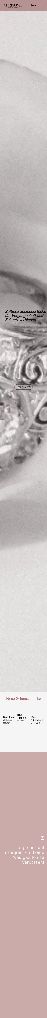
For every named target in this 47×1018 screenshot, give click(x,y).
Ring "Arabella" (22, 716)
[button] (40, 706)
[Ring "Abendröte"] (37, 711)
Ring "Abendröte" (37, 718)
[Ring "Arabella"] (23, 710)
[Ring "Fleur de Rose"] (9, 711)
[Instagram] (42, 838)
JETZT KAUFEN (24, 387)
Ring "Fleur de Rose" (9, 718)
